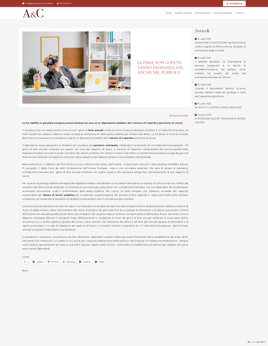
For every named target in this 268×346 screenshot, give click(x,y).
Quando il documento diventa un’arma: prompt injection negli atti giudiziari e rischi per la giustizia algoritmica (220, 92)
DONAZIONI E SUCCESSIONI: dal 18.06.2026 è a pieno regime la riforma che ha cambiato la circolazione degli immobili (220, 46)
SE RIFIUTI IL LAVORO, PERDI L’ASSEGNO (218, 107)
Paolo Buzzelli (180, 115)
